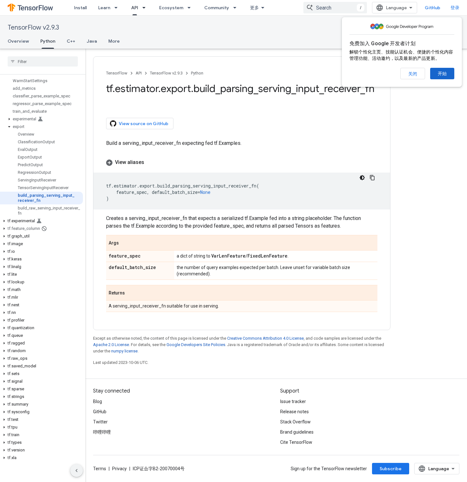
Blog (97, 401)
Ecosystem (171, 8)
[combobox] (335, 7)
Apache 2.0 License (111, 344)
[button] (41, 119)
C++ (71, 41)
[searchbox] (43, 61)
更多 (254, 8)
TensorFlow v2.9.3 (33, 28)
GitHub (432, 8)
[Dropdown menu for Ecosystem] (191, 7)
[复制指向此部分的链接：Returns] (131, 293)
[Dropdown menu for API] (145, 7)
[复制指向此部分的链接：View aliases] (150, 162)
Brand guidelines (297, 432)
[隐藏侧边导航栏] (76, 470)
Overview (18, 41)
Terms (99, 468)
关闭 (412, 74)
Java (92, 41)
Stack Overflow (295, 421)
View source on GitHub (143, 123)
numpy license (124, 351)
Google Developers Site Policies (195, 344)
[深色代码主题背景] (362, 178)
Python (47, 41)
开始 (442, 73)
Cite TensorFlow (296, 442)
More (114, 41)
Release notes (294, 411)
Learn (104, 8)
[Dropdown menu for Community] (236, 7)
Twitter (100, 421)
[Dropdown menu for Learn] (117, 7)
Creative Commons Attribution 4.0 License (265, 338)
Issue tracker (293, 401)
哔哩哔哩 (102, 432)
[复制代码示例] (372, 178)
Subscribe (391, 468)
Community (216, 8)
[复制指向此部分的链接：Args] (125, 243)
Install (80, 8)
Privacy (119, 468)
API (134, 8)
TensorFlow (116, 73)
